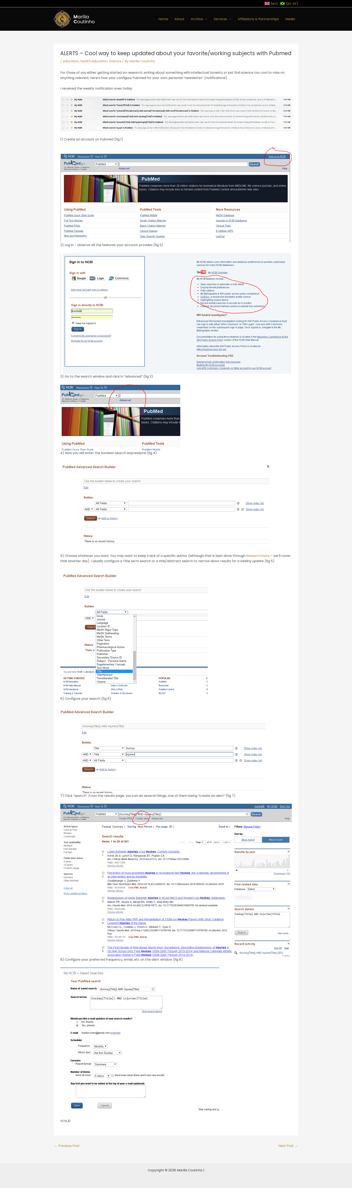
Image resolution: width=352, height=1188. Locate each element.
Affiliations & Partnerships (258, 19)
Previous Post (67, 1145)
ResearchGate (258, 555)
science (115, 61)
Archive (197, 19)
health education (94, 61)
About (179, 19)
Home (163, 19)
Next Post (288, 1145)
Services (220, 19)
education (71, 61)
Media (290, 19)
